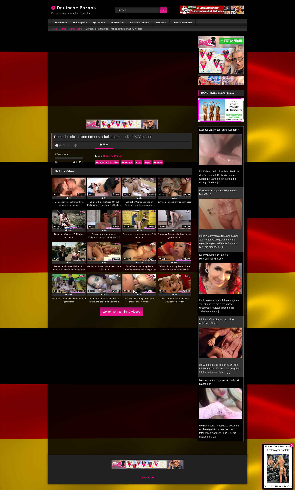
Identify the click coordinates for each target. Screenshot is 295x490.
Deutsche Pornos (75, 7)
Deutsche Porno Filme (72, 29)
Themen (101, 22)
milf (139, 162)
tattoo (159, 162)
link (153, 477)
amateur (128, 162)
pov (149, 162)
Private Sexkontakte (182, 22)
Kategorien (81, 22)
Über (105, 144)
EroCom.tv (161, 22)
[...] (218, 182)
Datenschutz (146, 477)
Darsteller (119, 22)
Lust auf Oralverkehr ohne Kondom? (219, 129)
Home (55, 29)
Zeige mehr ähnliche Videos (121, 311)
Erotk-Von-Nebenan (139, 22)
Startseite (62, 22)
